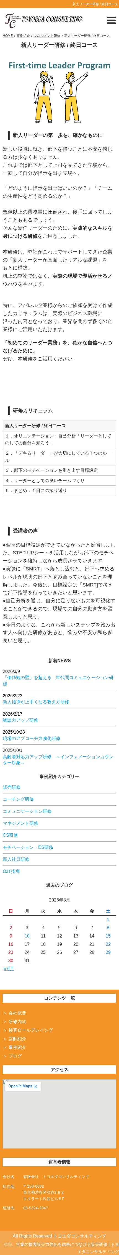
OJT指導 (11, 871)
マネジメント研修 (20, 823)
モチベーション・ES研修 (28, 847)
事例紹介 (17, 1047)
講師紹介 (17, 1038)
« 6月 (9, 968)
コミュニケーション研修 (27, 811)
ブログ (15, 1056)
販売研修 (11, 787)
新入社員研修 (16, 859)
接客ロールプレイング (31, 1030)
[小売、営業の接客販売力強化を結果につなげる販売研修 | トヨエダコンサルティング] (43, 19)
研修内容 (17, 1021)
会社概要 (17, 1013)
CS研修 (10, 835)
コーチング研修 (18, 799)
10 (27, 936)
